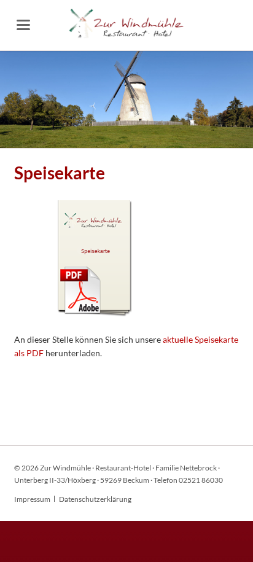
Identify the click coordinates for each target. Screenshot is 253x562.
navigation (23, 25)
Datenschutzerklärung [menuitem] (95, 499)
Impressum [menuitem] (32, 499)
